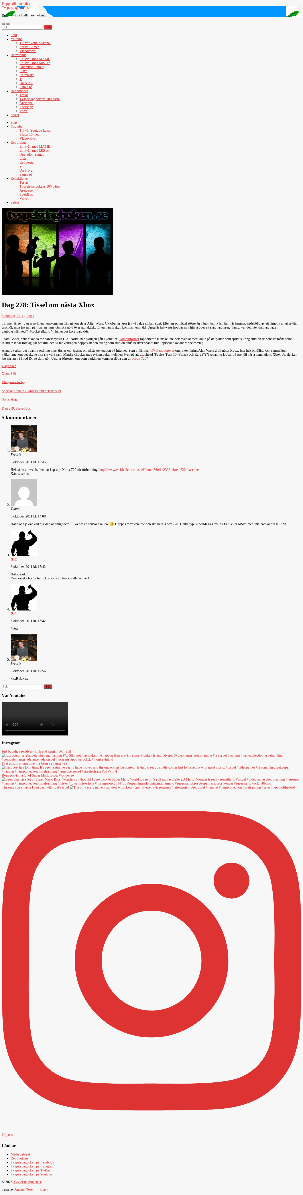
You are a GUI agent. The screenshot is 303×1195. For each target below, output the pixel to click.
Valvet (24, 111)
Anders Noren (24, 1189)
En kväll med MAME (35, 59)
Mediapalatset (20, 1154)
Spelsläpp (26, 107)
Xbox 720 (139, 358)
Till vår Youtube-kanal (35, 43)
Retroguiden (19, 1158)
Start (14, 35)
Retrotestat (27, 75)
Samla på (26, 87)
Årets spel (26, 103)
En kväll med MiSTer (35, 63)
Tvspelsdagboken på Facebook (32, 1162)
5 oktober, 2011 (13, 316)
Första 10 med (29, 47)
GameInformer (129, 339)
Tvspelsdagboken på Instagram (32, 1166)
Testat (24, 95)
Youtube (16, 39)
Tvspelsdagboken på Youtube (31, 1174)
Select (15, 115)
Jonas (30, 316)
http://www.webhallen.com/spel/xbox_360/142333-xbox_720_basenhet (149, 470)
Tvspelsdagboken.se (16, 8)
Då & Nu (26, 83)
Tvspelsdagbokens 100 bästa (40, 99)
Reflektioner (19, 91)
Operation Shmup (32, 67)
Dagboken (9, 366)
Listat (23, 71)
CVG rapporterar (162, 350)
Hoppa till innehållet (16, 4)
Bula (14, 559)
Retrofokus (18, 55)
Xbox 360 (9, 373)
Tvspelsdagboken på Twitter (30, 1170)
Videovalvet (28, 51)
